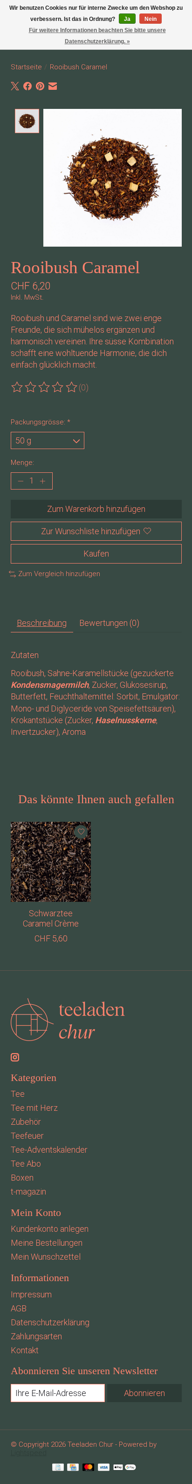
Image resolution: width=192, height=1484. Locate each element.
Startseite (26, 67)
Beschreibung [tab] (42, 623)
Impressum (31, 1294)
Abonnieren (144, 1393)
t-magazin (28, 1191)
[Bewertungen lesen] (45, 387)
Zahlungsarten (36, 1336)
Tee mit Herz (34, 1108)
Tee (18, 1094)
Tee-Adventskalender (49, 1150)
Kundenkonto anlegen (50, 1229)
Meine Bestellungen (46, 1243)
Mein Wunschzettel (46, 1257)
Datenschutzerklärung (50, 1322)
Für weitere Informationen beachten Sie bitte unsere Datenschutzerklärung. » (97, 36)
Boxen (22, 1177)
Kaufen (96, 553)
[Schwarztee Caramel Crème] (51, 862)
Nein (150, 19)
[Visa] (104, 1468)
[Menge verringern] (20, 481)
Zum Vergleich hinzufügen (59, 574)
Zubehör (26, 1122)
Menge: (22, 462)
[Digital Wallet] (124, 1468)
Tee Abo (26, 1163)
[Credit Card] (73, 1468)
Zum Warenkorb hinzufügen (96, 509)
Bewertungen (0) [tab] (109, 623)
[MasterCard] (88, 1468)
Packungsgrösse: (40, 422)
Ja (127, 19)
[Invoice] (58, 1468)
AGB (19, 1308)
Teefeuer (27, 1136)
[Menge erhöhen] (42, 481)
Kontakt (25, 1350)
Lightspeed (29, 1453)
